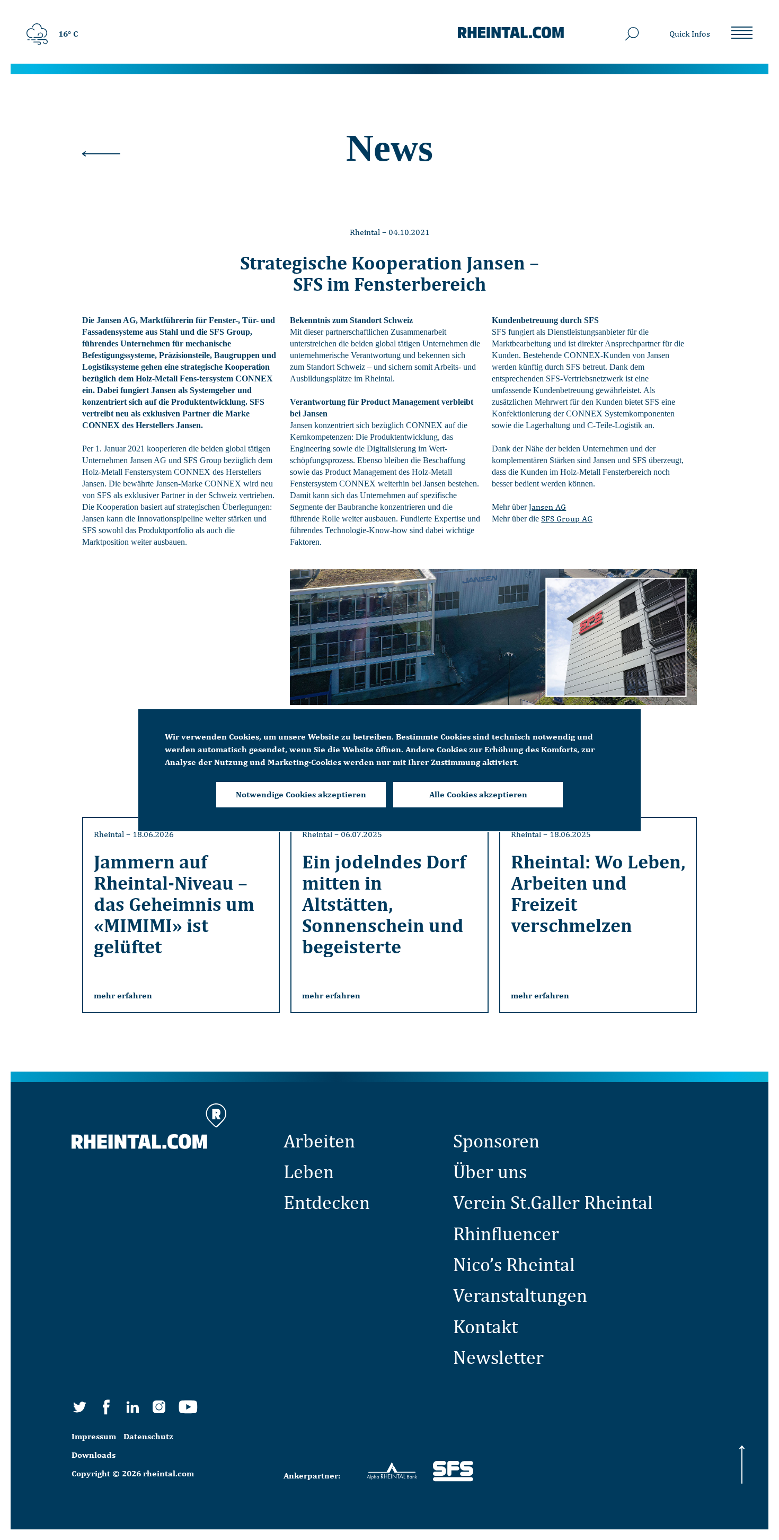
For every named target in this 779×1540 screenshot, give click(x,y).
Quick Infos (689, 34)
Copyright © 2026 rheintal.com (133, 1473)
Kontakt (485, 1326)
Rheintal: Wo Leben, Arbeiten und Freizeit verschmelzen (598, 893)
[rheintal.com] (511, 34)
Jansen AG (547, 507)
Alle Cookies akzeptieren (478, 794)
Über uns (490, 1171)
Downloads (94, 1455)
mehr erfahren (123, 995)
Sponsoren (496, 1140)
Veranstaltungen (520, 1295)
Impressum (94, 1436)
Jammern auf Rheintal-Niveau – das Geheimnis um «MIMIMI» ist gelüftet (174, 904)
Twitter (79, 1407)
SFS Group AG (566, 519)
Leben (309, 1171)
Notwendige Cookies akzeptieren (301, 794)
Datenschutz (148, 1436)
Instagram (159, 1407)
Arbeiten (319, 1140)
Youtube (188, 1407)
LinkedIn (132, 1407)
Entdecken (327, 1202)
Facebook (106, 1407)
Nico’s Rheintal (514, 1264)
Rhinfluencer (506, 1233)
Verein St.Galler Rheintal (553, 1202)
